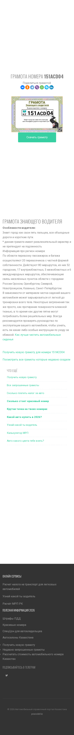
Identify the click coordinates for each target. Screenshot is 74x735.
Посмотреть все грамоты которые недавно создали (36, 359)
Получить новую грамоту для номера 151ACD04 (34, 352)
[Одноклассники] (27, 87)
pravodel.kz (37, 714)
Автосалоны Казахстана (18, 637)
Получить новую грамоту (22, 377)
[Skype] (47, 87)
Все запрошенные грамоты (23, 385)
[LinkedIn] (51, 87)
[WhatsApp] (42, 87)
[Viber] (37, 87)
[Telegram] (32, 87)
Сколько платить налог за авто (25, 393)
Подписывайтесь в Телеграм (19, 667)
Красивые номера (14, 625)
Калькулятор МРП (17, 432)
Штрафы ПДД (12, 618)
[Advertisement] (37, 36)
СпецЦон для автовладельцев (22, 631)
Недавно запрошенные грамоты (24, 649)
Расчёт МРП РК (13, 603)
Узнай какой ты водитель (22, 424)
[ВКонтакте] (22, 87)
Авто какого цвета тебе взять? (25, 440)
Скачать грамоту (37, 137)
